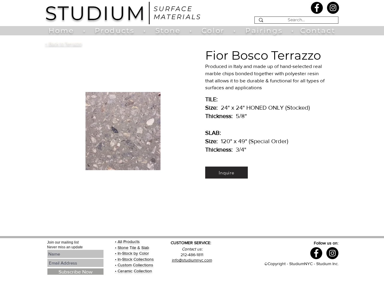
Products (114, 30)
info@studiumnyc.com (192, 260)
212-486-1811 (192, 254)
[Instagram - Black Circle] (333, 8)
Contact (317, 30)
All (120, 241)
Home (64, 30)
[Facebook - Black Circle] (317, 8)
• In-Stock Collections (134, 259)
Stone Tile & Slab (133, 247)
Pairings (264, 30)
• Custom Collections (134, 264)
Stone (172, 30)
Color (215, 30)
